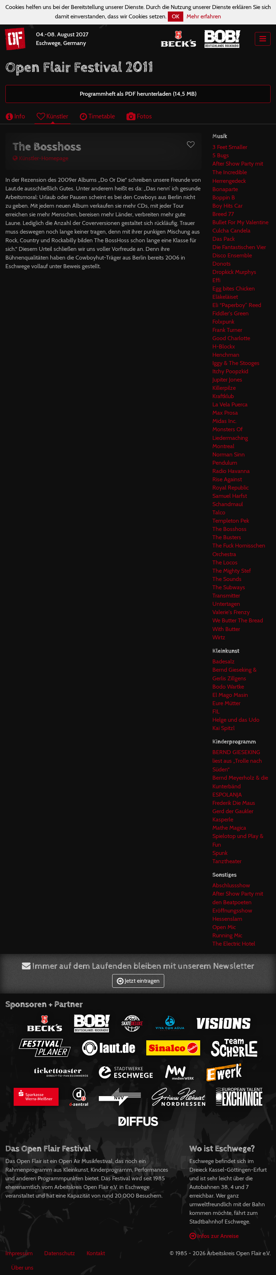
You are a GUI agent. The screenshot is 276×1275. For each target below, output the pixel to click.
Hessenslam (227, 918)
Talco (218, 512)
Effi (216, 280)
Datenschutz (59, 1253)
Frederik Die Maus (233, 802)
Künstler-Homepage (43, 158)
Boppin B (223, 197)
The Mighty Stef (231, 570)
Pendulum (224, 462)
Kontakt (96, 1253)
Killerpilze (224, 387)
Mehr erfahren (204, 16)
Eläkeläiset (225, 296)
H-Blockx (223, 346)
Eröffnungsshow (232, 910)
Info (19, 116)
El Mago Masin (230, 694)
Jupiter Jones (227, 379)
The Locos (225, 562)
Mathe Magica (229, 827)
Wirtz (218, 637)
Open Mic (224, 927)
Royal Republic (230, 487)
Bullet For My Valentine (240, 222)
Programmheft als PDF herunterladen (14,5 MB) (138, 93)
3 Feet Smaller (229, 147)
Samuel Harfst (229, 495)
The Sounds (227, 579)
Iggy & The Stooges (235, 363)
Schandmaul (227, 504)
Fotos (143, 116)
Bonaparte (225, 189)
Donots (221, 263)
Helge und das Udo (235, 719)
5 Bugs (220, 155)
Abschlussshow (231, 885)
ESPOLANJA (227, 794)
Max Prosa (225, 412)
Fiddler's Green (230, 313)
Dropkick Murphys (234, 272)
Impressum (19, 1253)
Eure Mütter (226, 703)
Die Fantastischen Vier (239, 247)
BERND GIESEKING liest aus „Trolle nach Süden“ (237, 761)
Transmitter (226, 595)
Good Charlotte (231, 338)
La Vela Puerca (230, 404)
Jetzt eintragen (141, 980)
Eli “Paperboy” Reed (236, 305)
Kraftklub (223, 396)
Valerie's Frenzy (231, 612)
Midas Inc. (224, 421)
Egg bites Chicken (233, 288)
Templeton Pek (230, 520)
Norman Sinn (228, 454)
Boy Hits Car (227, 205)
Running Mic (227, 935)
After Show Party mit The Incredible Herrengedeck (237, 172)
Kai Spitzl (223, 728)
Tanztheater (227, 861)
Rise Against (227, 479)
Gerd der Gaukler (232, 811)
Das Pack (223, 238)
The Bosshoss (229, 529)
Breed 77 (223, 214)
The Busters (226, 537)
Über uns (22, 1267)
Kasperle (222, 819)
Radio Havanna (231, 471)
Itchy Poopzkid (230, 371)
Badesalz (223, 661)
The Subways (228, 587)
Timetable (101, 116)
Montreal (223, 446)
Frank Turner (227, 329)
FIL (216, 711)
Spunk (219, 853)
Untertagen (226, 603)
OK (175, 16)
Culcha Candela (231, 230)
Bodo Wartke (228, 686)
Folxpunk (223, 321)
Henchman (225, 354)
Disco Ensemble (232, 255)
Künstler (56, 116)
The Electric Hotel (233, 943)
